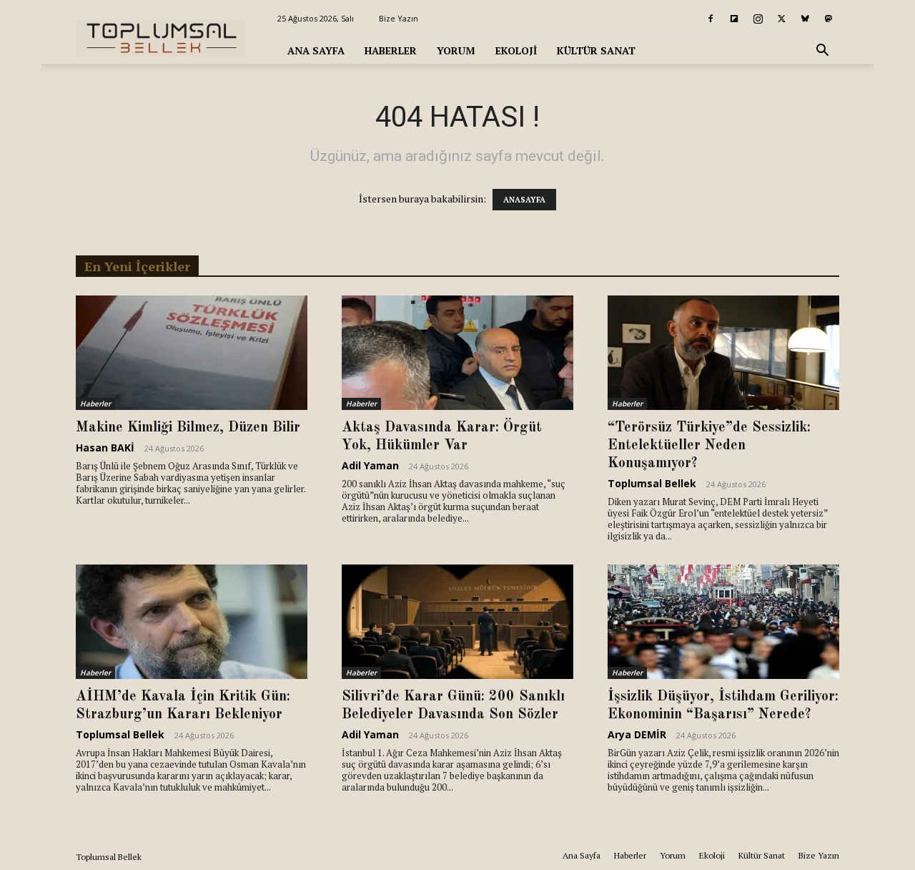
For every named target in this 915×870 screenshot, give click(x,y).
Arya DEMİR (637, 734)
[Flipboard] (734, 19)
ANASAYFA (524, 200)
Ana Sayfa (316, 50)
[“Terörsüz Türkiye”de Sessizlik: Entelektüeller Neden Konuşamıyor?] (723, 352)
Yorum (456, 50)
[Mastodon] (828, 19)
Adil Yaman (370, 465)
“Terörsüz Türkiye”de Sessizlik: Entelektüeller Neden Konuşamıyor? (709, 446)
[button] (822, 52)
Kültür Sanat (596, 50)
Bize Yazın (398, 18)
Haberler (391, 50)
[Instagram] (757, 19)
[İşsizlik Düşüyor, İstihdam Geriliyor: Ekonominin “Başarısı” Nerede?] (723, 621)
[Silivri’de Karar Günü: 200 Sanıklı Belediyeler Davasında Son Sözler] (457, 621)
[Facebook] (710, 19)
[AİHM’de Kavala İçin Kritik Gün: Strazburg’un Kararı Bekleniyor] (191, 621)
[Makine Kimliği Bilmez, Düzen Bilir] (191, 352)
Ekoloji (516, 50)
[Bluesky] (805, 19)
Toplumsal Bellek (652, 483)
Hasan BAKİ (105, 447)
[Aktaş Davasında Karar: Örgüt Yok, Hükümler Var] (457, 352)
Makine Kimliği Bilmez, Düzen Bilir (188, 428)
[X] (781, 19)
